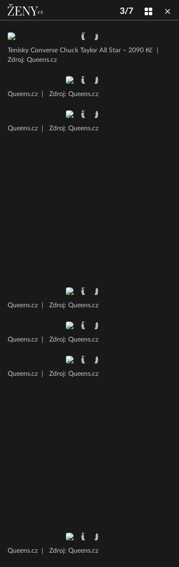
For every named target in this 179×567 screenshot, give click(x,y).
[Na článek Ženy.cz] (26, 10)
